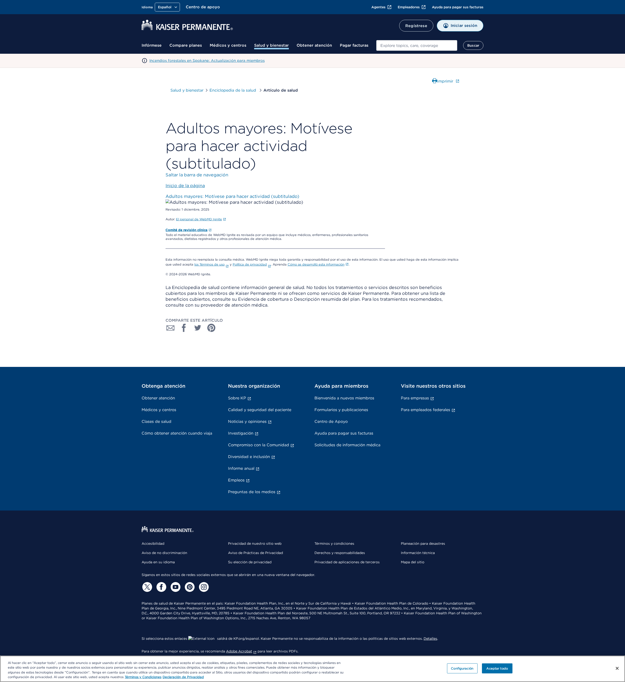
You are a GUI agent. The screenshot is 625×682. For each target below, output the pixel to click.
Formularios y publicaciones (341, 409)
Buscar (473, 45)
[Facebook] (161, 587)
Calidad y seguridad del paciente (259, 409)
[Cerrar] (617, 668)
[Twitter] (146, 587)
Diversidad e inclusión (249, 456)
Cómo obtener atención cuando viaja (177, 433)
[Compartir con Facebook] (184, 328)
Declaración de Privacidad (183, 677)
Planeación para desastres (423, 543)
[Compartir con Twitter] (198, 328)
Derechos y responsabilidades (339, 553)
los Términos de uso (209, 264)
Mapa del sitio (412, 562)
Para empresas (415, 398)
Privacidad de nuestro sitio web (254, 543)
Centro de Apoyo (331, 421)
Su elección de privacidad (249, 562)
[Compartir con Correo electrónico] (170, 328)
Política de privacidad (250, 264)
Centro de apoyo (203, 7)
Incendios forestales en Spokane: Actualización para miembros (207, 60)
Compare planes (185, 45)
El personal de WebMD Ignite (199, 219)
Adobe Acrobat (239, 651)
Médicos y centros (228, 45)
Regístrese (416, 25)
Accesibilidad (153, 543)
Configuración (462, 668)
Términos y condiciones (334, 543)
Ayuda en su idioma (158, 562)
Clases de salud (156, 421)
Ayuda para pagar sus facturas (457, 7)
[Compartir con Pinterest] (211, 328)
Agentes (378, 7)
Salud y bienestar (271, 45)
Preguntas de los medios (251, 492)
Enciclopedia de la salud (233, 90)
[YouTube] (175, 587)
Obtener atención (314, 45)
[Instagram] (203, 587)
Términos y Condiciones (143, 677)
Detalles (430, 638)
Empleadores (409, 7)
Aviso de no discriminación (164, 553)
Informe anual (241, 468)
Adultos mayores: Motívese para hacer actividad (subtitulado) (232, 196)
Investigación (240, 433)
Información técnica (418, 553)
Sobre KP (237, 398)
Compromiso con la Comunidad (258, 445)
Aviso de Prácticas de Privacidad (255, 553)
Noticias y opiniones (247, 421)
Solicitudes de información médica (347, 445)
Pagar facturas (354, 45)
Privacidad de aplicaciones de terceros (347, 562)
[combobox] (416, 45)
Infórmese (152, 45)
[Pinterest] (189, 587)
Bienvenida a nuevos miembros (344, 398)
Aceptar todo (497, 668)
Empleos (236, 480)
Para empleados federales (425, 409)
